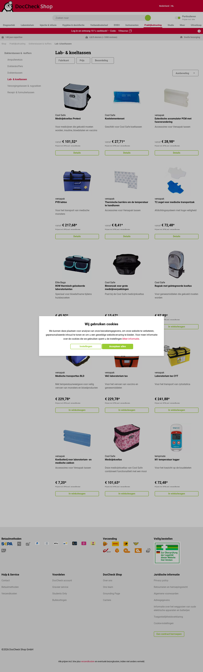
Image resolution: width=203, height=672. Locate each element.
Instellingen (86, 346)
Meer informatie (130, 338)
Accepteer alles (117, 346)
